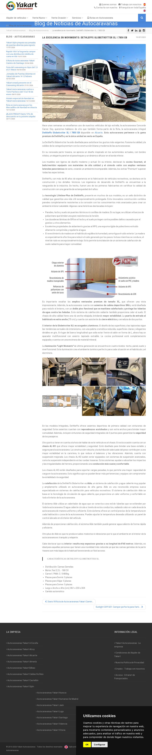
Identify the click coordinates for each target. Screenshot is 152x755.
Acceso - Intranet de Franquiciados (124, 677)
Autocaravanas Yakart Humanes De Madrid (57, 699)
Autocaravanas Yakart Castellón (22, 680)
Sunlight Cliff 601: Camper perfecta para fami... (118, 607)
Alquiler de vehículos (16, 18)
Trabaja (131, 4)
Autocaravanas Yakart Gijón (20, 686)
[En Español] (144, 4)
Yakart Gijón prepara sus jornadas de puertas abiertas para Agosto (21, 43)
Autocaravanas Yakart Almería (22, 661)
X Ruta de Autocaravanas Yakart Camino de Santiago (20, 61)
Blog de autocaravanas (20, 25)
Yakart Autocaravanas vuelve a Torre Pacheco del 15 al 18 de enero (20, 91)
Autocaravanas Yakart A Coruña (22, 643)
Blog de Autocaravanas (39, 30)
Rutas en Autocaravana (101, 18)
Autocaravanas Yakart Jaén (50, 705)
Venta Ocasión (58, 18)
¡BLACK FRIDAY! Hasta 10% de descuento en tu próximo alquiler (20, 115)
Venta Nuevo (39, 18)
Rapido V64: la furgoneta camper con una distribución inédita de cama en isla (20, 54)
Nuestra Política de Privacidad (129, 662)
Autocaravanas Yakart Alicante (22, 655)
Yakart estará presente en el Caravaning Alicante (18, 84)
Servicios (77, 18)
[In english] (144, 11)
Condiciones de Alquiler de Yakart (127, 654)
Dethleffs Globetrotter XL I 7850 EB (61, 132)
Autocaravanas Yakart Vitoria (51, 730)
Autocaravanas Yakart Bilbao (21, 668)
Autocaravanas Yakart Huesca (51, 693)
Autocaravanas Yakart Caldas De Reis (25, 674)
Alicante (99, 132)
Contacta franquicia (121, 7)
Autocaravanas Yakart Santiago (52, 717)
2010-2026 (12, 747)
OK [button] (87, 744)
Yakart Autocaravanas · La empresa (127, 645)
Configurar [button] (99, 744)
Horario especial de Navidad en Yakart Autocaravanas (20, 99)
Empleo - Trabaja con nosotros (130, 669)
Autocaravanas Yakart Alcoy (21, 649)
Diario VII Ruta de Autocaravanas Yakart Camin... (70, 601)
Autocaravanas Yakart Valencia (52, 724)
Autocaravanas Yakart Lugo (50, 711)
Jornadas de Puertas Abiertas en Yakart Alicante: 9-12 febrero (20, 75)
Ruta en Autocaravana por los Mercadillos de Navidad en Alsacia (21, 106)
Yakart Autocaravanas (16, 30)
